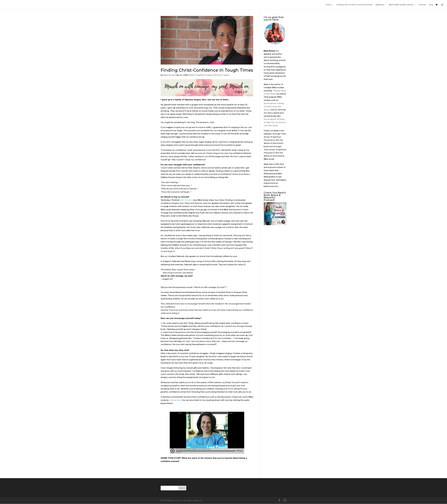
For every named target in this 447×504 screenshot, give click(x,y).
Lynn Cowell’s (186, 200)
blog (431, 5)
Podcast (422, 5)
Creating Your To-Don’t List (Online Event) (354, 5)
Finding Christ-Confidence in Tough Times (207, 70)
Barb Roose (169, 75)
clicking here (175, 400)
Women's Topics (221, 75)
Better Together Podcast (201, 75)
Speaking (379, 5)
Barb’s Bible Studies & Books (401, 5)
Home (328, 5)
